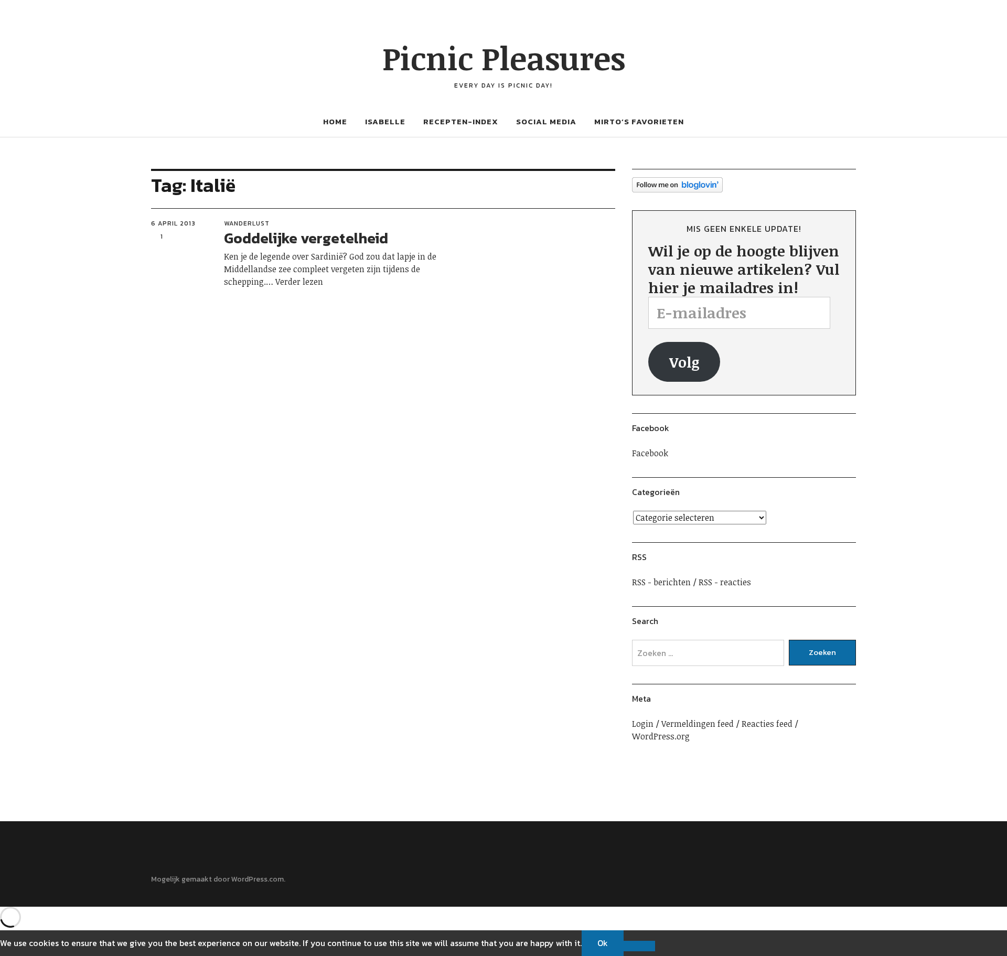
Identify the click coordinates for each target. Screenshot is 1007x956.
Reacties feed (767, 723)
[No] (639, 946)
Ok (602, 943)
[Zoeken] (114, 20)
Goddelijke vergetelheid (306, 238)
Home (335, 121)
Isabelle (385, 121)
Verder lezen (299, 281)
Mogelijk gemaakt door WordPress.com (217, 879)
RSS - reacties (725, 582)
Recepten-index (460, 121)
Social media (546, 121)
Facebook (650, 428)
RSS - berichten (661, 582)
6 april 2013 (173, 223)
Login (643, 723)
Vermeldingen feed (697, 723)
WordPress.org (661, 736)
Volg (684, 362)
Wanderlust (247, 223)
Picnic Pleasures (503, 57)
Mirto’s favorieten (639, 121)
